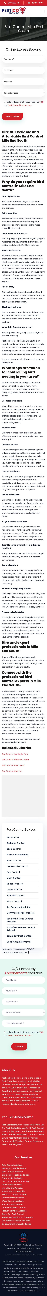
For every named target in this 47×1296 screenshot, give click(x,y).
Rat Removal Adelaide (18, 907)
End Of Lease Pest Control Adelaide (21, 929)
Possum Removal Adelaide (14, 1210)
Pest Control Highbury (12, 1144)
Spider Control (14, 889)
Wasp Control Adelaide (13, 1201)
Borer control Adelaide (12, 1178)
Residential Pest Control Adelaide (20, 920)
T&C (41, 102)
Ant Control (13, 837)
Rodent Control (15, 883)
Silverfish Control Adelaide (14, 1194)
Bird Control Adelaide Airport (15, 759)
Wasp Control (14, 901)
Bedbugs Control (16, 842)
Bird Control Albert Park (13, 765)
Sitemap (30, 1248)
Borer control (14, 860)
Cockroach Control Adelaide (15, 1181)
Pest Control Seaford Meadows (29, 1131)
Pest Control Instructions (19, 105)
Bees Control (14, 848)
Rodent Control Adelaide (13, 1191)
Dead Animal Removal (18, 941)
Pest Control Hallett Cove (21, 1138)
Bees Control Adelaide (12, 1171)
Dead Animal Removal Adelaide (16, 1224)
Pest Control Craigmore (31, 1141)
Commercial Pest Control (20, 912)
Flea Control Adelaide (12, 1184)
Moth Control (14, 877)
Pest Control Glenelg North (18, 1128)
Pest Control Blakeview (13, 1134)
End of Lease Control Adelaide (16, 1220)
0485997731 (13, 2)
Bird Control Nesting (17, 854)
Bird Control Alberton (12, 771)
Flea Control (13, 872)
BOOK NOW (37, 2)
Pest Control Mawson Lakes (15, 1124)
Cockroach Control (17, 866)
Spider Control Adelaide (13, 1197)
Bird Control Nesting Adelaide (15, 1175)
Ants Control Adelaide (12, 1165)
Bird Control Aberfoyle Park (15, 754)
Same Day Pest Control (19, 935)
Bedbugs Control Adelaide (14, 1168)
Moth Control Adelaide (12, 1188)
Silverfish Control (16, 895)
